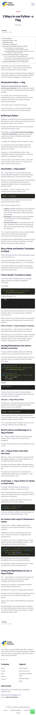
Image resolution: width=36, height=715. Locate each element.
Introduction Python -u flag (10, 40)
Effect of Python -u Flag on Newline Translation (18, 49)
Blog (2, 673)
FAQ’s (20, 681)
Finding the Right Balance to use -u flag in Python (15, 61)
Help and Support (24, 678)
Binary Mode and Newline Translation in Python (15, 46)
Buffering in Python (8, 42)
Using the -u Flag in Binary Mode (15, 52)
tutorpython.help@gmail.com (13, 695)
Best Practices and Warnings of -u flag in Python (15, 54)
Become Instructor (24, 671)
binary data (4, 361)
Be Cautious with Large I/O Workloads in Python (17, 59)
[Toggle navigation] (33, 4)
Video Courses (23, 668)
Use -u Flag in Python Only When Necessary (16, 56)
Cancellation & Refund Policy (25, 675)
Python (11, 172)
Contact (3, 679)
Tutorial (18, 11)
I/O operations (22, 487)
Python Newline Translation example (15, 48)
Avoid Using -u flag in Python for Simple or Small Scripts (20, 58)
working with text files (11, 255)
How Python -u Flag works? (10, 44)
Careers (3, 676)
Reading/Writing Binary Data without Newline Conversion (20, 51)
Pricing (3, 671)
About (2, 668)
